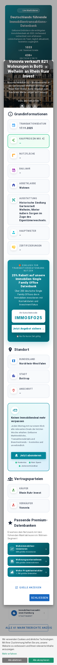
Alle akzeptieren (41, 660)
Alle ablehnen (15, 660)
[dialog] (28, 650)
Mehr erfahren (9, 653)
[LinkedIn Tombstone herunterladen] (34, 105)
